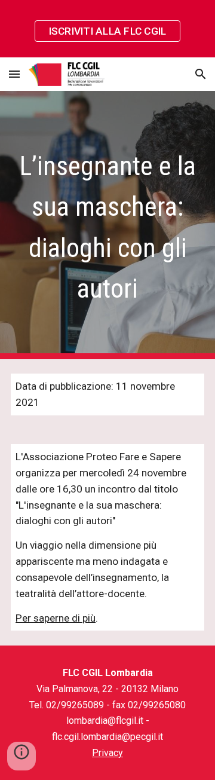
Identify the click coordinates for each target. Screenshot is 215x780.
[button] (14, 73)
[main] (107, 225)
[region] (107, 28)
